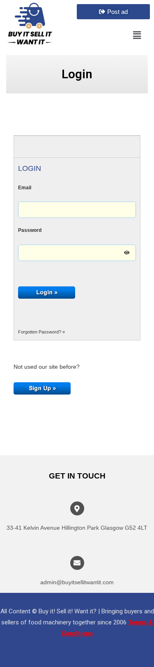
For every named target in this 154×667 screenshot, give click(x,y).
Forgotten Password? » (41, 331)
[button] (113, 11)
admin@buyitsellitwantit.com (77, 582)
